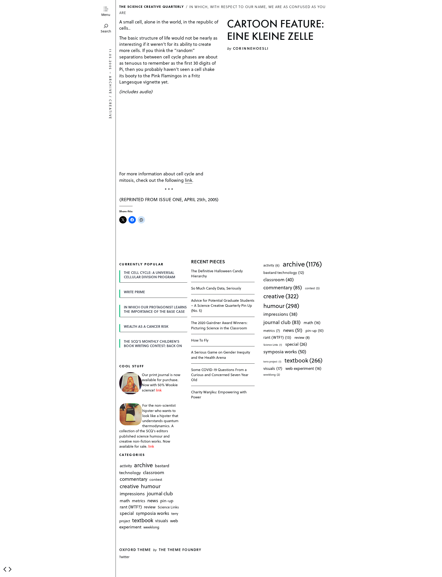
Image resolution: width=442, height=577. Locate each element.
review (150, 507)
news (152, 500)
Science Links (168, 507)
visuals (161, 520)
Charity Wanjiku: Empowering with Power (219, 394)
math (125, 500)
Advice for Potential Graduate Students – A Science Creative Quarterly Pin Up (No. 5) (222, 305)
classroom (153, 472)
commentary (133, 479)
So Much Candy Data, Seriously (216, 288)
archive (110, 85)
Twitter (124, 556)
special (127, 513)
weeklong (151, 527)
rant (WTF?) (131, 507)
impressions (132, 493)
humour (150, 486)
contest (155, 479)
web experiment (303, 368)
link (188, 180)
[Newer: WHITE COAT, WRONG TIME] (4, 569)
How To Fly (199, 340)
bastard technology (283, 272)
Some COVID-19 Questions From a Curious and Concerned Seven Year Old (219, 374)
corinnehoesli (251, 48)
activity (126, 466)
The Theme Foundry (180, 549)
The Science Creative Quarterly (151, 6)
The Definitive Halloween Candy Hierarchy (217, 273)
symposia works (152, 513)
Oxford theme (135, 549)
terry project (272, 361)
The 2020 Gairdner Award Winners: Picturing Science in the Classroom (219, 325)
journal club (160, 493)
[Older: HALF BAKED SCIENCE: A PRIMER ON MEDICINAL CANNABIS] (10, 569)
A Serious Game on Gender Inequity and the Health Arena (220, 354)
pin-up (166, 501)
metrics (138, 501)
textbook (142, 520)
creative (110, 109)
